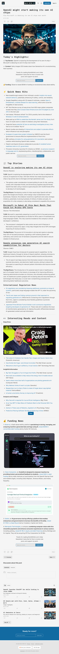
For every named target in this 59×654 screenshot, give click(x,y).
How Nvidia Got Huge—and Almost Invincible (20, 363)
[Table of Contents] (2, 327)
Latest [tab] (8, 585)
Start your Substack (26, 647)
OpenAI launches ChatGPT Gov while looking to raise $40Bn (21, 590)
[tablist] (9, 567)
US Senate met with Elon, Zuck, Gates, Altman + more (21, 602)
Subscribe (47, 3)
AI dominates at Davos (11, 612)
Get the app (37, 647)
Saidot (7, 518)
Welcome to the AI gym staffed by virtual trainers (22, 366)
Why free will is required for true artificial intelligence (23, 400)
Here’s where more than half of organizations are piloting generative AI (28, 380)
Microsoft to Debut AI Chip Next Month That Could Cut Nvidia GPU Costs (27, 206)
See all (6, 622)
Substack (22, 651)
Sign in (54, 3)
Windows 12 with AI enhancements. (17, 117)
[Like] (4, 21)
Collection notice (39, 643)
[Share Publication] (41, 3)
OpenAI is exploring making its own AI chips (27, 167)
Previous (8, 557)
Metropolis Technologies (13, 526)
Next (51, 557)
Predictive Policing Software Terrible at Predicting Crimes (24, 411)
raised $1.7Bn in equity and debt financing (28, 531)
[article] (29, 593)
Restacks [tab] (13, 567)
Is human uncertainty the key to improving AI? (21, 393)
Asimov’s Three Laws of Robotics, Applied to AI (21, 408)
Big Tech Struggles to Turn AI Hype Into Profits (21, 373)
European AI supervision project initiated (19, 134)
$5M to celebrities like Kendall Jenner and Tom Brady (33, 119)
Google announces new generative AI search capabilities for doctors (26, 244)
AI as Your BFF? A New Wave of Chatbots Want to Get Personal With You (29, 403)
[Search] (38, 3)
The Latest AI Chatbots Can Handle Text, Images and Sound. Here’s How (29, 358)
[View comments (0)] (8, 21)
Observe (7, 424)
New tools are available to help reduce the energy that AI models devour (29, 375)
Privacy (28, 643)
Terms (32, 643)
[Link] (1, 57)
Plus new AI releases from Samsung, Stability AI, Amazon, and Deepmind (21, 614)
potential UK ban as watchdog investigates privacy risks (34, 124)
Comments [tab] (6, 567)
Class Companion (10, 472)
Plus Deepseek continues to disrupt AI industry (14, 593)
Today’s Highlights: (8, 604)
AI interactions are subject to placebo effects (38, 129)
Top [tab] (5, 585)
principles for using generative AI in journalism (29, 139)
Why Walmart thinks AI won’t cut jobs (18, 385)
